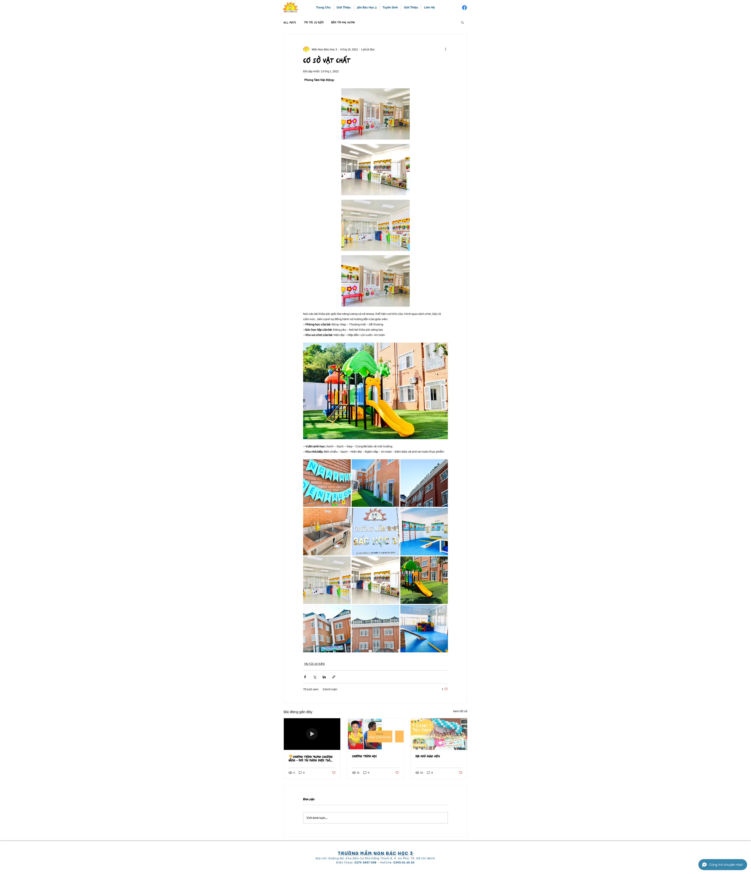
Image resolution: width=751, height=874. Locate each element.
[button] (462, 22)
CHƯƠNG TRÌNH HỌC (364, 756)
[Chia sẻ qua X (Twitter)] (314, 677)
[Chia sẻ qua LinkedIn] (324, 677)
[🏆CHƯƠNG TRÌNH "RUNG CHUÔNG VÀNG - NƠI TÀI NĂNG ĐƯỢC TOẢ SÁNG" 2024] (312, 734)
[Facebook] (464, 7)
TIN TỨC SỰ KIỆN (313, 22)
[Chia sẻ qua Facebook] (305, 677)
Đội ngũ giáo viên (427, 756)
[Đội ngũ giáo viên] (439, 734)
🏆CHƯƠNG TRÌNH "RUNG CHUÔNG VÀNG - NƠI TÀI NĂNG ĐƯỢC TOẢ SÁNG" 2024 (310, 758)
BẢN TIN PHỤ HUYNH (343, 22)
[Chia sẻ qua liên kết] (334, 677)
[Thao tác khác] (445, 49)
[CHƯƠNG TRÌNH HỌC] (375, 734)
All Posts (290, 22)
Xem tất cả (460, 711)
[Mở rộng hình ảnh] (327, 483)
